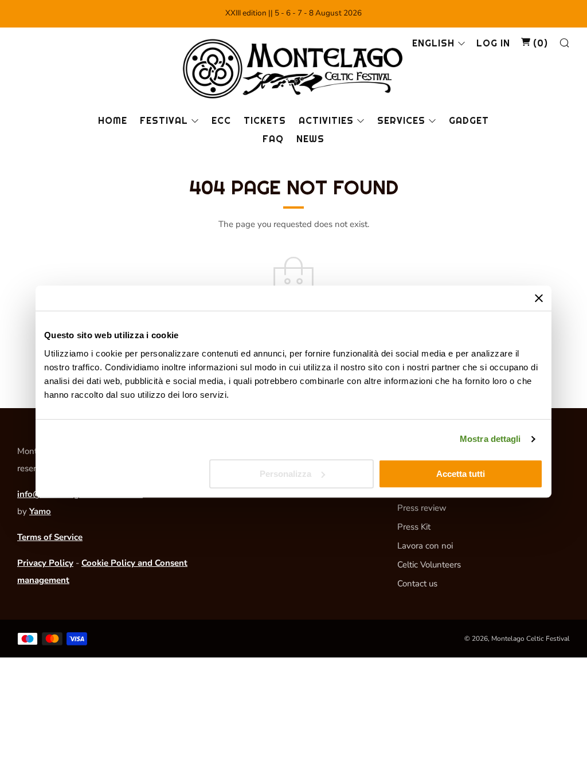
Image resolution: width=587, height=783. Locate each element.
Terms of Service (50, 537)
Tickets (265, 121)
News (310, 139)
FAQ (273, 139)
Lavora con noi (425, 545)
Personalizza (285, 474)
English (433, 43)
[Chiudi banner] (539, 298)
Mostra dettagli (490, 439)
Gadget (469, 121)
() (539, 43)
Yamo (40, 511)
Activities (326, 121)
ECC (221, 121)
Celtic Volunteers (429, 564)
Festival (164, 121)
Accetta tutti (460, 474)
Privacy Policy (45, 563)
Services (401, 121)
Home (112, 121)
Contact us (417, 583)
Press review (422, 508)
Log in (493, 43)
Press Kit (414, 527)
